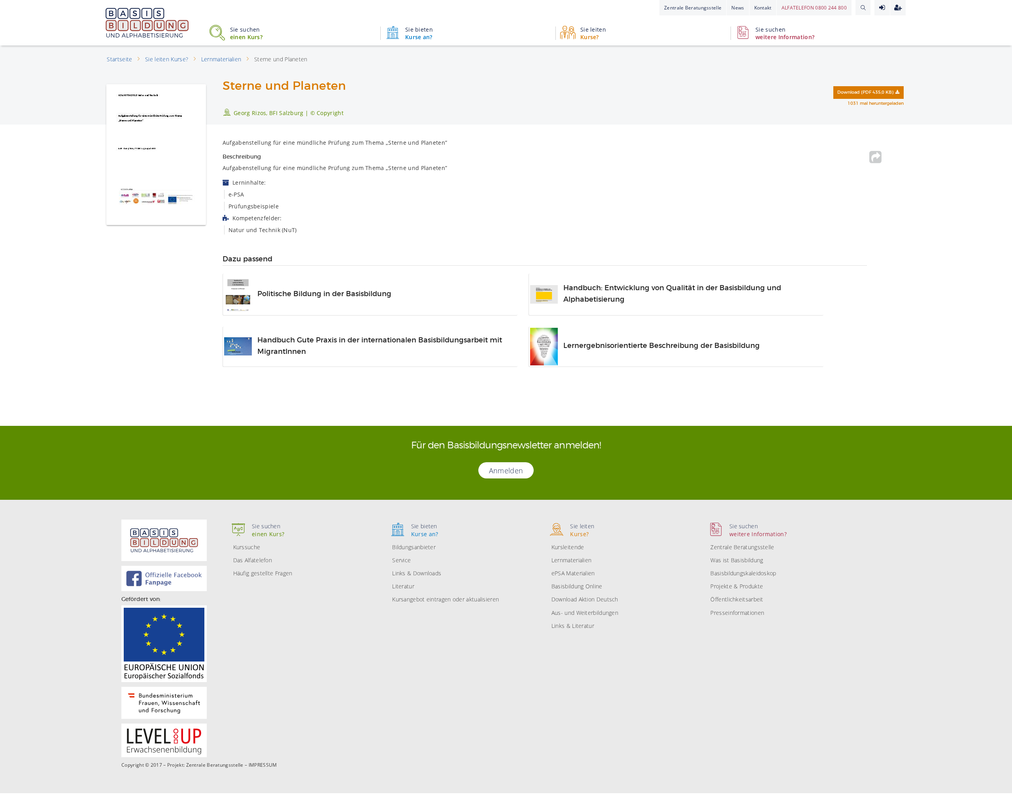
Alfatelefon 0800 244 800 (814, 7)
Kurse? (593, 33)
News (737, 7)
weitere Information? (784, 33)
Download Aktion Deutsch (584, 599)
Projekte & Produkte (736, 586)
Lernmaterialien (571, 560)
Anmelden (882, 7)
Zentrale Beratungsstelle (692, 7)
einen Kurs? (246, 33)
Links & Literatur (572, 625)
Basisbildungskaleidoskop (743, 573)
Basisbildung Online (576, 586)
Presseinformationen (737, 612)
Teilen (875, 157)
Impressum (263, 765)
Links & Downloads (416, 573)
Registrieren (898, 7)
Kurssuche (247, 547)
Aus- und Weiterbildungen (584, 612)
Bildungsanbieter (414, 547)
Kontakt (763, 7)
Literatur (403, 586)
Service (401, 560)
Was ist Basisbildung (736, 560)
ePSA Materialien (573, 573)
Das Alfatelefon (252, 560)
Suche (862, 7)
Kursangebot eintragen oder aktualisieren (445, 599)
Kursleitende (567, 547)
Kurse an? (419, 33)
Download (865, 93)
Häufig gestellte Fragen (263, 573)
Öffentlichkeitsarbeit (736, 599)
